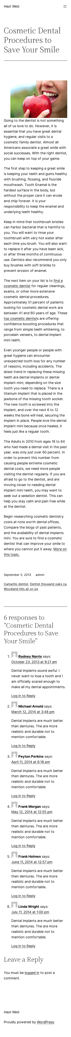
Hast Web (11, 6)
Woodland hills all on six (21, 589)
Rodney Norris (30, 656)
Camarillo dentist (16, 584)
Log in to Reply (23, 696)
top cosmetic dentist (20, 318)
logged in (32, 973)
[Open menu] (65, 6)
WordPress (45, 1022)
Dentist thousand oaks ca (48, 584)
